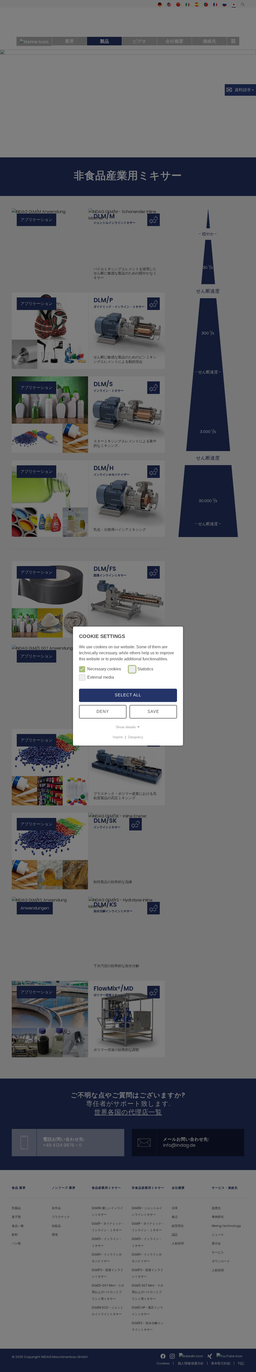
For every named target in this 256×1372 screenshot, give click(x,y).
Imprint (118, 737)
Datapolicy (135, 737)
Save (153, 711)
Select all (128, 695)
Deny (102, 711)
